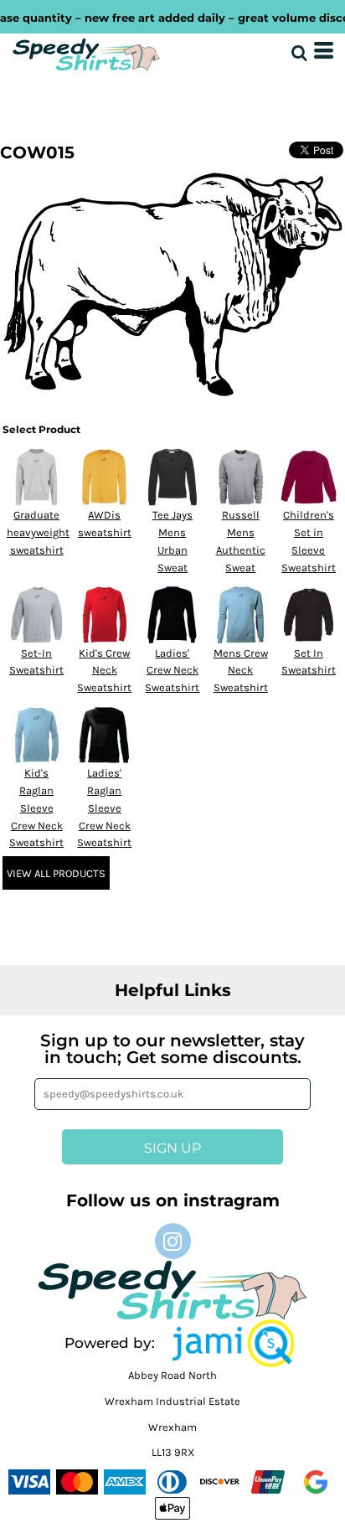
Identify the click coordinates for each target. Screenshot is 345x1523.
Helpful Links (173, 990)
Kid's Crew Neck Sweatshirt (104, 670)
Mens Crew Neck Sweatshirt (241, 670)
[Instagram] (173, 1241)
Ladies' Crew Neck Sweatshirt (172, 670)
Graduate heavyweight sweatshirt (38, 532)
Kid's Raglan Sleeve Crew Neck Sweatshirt (36, 808)
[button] (233, 1343)
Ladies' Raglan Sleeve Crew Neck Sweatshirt (104, 808)
